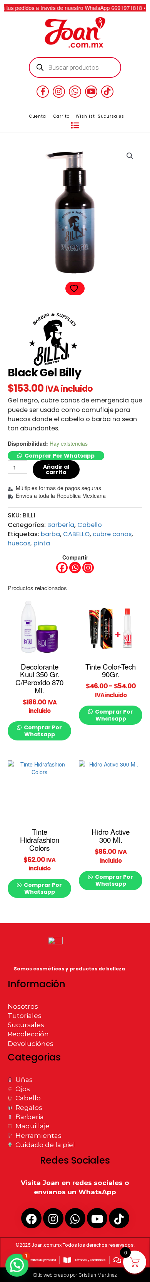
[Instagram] (88, 567)
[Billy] (52, 339)
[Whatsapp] (75, 567)
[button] (75, 126)
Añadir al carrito (56, 469)
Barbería (60, 524)
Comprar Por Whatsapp (60, 456)
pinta (41, 543)
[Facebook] (62, 567)
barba (50, 534)
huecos (19, 543)
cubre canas (112, 534)
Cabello (89, 524)
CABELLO (76, 534)
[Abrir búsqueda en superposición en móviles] (75, 67)
